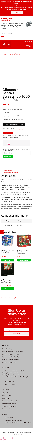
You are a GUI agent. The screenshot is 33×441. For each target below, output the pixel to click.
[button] (6, 44)
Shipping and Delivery (9, 403)
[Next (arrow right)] (4, 440)
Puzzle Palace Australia (8, 19)
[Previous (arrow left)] (1, 440)
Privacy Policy (6, 409)
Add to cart (7, 260)
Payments (5, 398)
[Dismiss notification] (8, 144)
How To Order (6, 395)
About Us (5, 393)
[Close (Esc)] (11, 438)
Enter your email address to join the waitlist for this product (16, 150)
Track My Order (7, 349)
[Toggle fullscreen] (4, 438)
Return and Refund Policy (10, 401)
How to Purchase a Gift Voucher (12, 351)
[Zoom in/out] (1, 438)
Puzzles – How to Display (10, 354)
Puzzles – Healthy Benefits (10, 357)
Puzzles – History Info (9, 362)
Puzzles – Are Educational (10, 359)
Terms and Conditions (9, 406)
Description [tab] (8, 170)
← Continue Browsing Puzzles (10, 54)
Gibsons (20, 129)
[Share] (8, 438)
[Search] (2, 36)
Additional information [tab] (11, 172)
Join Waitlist (8, 156)
